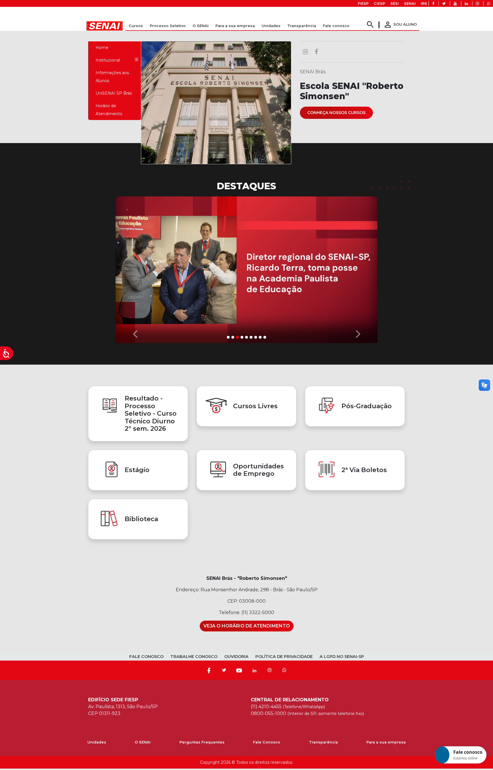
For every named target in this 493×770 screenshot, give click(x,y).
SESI (394, 3)
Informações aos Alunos (112, 76)
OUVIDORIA (236, 656)
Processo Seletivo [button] (168, 26)
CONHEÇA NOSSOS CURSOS (336, 112)
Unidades (271, 26)
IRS (424, 3)
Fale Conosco (266, 742)
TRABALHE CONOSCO (193, 656)
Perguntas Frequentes (202, 742)
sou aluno (400, 24)
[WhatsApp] (284, 670)
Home (102, 47)
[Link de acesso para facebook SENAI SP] (433, 3)
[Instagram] (269, 670)
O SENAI (143, 742)
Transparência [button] (301, 26)
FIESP (363, 3)
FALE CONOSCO (146, 656)
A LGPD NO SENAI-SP (342, 656)
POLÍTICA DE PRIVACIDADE (284, 656)
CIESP (379, 3)
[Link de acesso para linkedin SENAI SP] (466, 3)
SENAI (410, 3)
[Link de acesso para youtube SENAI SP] (455, 3)
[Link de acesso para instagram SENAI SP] (477, 3)
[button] (135, 268)
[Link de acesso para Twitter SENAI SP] (444, 3)
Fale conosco (336, 26)
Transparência (323, 742)
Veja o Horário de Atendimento (246, 626)
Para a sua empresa (386, 742)
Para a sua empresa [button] (235, 26)
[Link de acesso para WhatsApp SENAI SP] (488, 3)
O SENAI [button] (201, 26)
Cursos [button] (136, 26)
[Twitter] (224, 670)
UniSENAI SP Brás (114, 93)
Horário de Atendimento (109, 109)
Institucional (108, 60)
